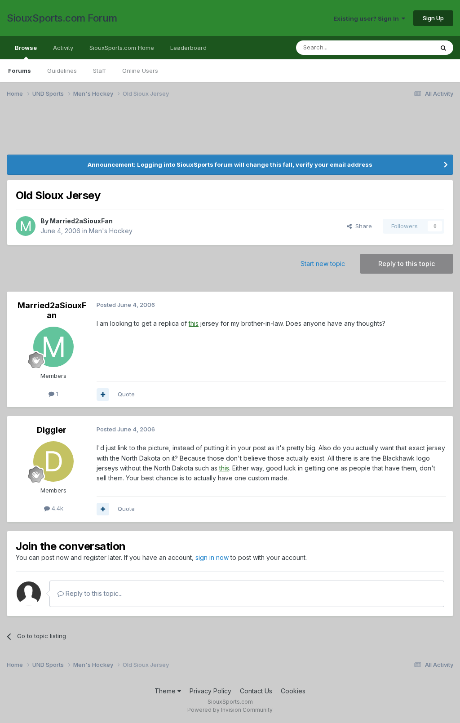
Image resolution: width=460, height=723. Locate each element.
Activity (63, 47)
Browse (26, 47)
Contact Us (256, 691)
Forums (19, 70)
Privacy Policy (210, 691)
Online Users (140, 70)
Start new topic (323, 263)
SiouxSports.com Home (121, 47)
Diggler (51, 430)
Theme (166, 691)
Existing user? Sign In (367, 18)
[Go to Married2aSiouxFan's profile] (25, 226)
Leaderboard (188, 47)
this (194, 323)
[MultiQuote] (103, 394)
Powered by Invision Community (230, 709)
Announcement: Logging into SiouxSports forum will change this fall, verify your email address (230, 164)
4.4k (56, 508)
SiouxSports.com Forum (62, 18)
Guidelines (62, 70)
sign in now (212, 557)
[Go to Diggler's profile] (53, 461)
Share (362, 226)
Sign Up (433, 18)
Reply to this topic (406, 263)
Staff (99, 70)
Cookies (293, 691)
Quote (126, 394)
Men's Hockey (111, 231)
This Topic (407, 47)
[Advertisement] (230, 131)
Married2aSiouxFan (81, 221)
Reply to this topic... (93, 593)
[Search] (443, 47)
